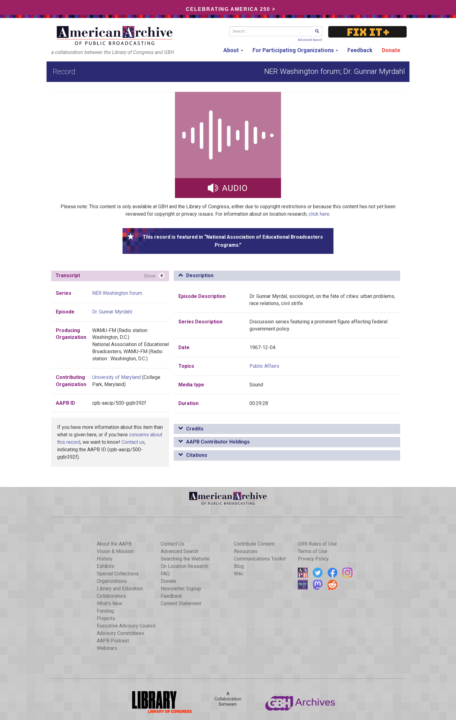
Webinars (107, 648)
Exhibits (105, 566)
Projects (106, 618)
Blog (239, 566)
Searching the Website (185, 559)
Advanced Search (310, 40)
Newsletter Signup (181, 589)
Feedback (360, 50)
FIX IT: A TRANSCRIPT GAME (367, 32)
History (105, 559)
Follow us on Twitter (318, 573)
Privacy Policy (313, 559)
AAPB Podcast (113, 641)
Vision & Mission (115, 551)
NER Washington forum (117, 293)
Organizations (112, 581)
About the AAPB (114, 544)
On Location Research (184, 566)
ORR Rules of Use (317, 544)
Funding (105, 611)
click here (319, 214)
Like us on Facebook (333, 573)
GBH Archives (300, 702)
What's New (109, 603)
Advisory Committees (120, 633)
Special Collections (118, 574)
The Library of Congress (155, 702)
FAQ (165, 574)
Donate (391, 50)
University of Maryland (116, 377)
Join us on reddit (333, 585)
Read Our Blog (303, 573)
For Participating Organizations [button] (294, 50)
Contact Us (172, 544)
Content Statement (181, 603)
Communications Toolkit (260, 559)
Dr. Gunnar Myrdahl (112, 312)
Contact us (133, 442)
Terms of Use (312, 551)
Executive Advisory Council (126, 626)
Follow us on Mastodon (318, 585)
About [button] (231, 50)
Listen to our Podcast (303, 585)
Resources (245, 551)
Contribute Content (254, 544)
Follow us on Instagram (347, 573)
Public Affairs (264, 366)
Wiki (238, 574)
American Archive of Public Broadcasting (116, 35)
